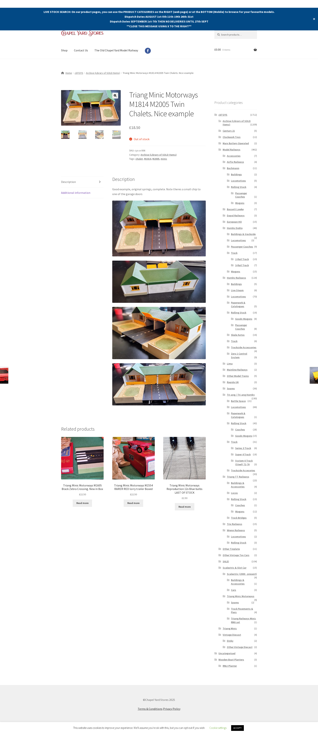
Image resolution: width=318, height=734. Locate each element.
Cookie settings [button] (218, 728)
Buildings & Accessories (238, 484)
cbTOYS (79, 73)
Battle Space (238, 401)
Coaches (240, 429)
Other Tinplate (231, 549)
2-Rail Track (242, 259)
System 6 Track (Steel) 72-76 (244, 462)
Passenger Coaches (241, 195)
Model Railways (231, 149)
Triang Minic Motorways (240, 596)
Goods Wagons (243, 318)
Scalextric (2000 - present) (242, 574)
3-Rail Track (242, 265)
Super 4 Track (243, 454)
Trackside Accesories (243, 470)
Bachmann (233, 168)
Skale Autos (238, 335)
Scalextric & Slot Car (234, 567)
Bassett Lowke (235, 209)
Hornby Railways (236, 277)
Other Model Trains (238, 376)
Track (234, 253)
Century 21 (229, 130)
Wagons (239, 203)
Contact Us (81, 50)
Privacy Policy (171, 709)
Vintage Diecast (232, 634)
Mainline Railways (237, 369)
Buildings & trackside (243, 234)
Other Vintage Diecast (239, 647)
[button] (115, 96)
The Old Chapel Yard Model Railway (116, 50)
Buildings (236, 174)
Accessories (234, 155)
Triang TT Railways (238, 476)
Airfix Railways (235, 162)
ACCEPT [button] (237, 728)
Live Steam (237, 290)
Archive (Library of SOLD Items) (103, 73)
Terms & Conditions (150, 709)
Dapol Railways (236, 215)
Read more (82, 503)
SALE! (226, 561)
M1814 (147, 158)
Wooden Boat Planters (231, 659)
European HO (234, 221)
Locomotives (238, 180)
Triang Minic (230, 628)
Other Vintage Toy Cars (236, 555)
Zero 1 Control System (239, 355)
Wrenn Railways (236, 530)
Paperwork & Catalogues (238, 304)
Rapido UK (233, 382)
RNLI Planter (230, 666)
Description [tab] (68, 182)
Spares (231, 388)
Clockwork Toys (232, 137)
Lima (230, 363)
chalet (139, 158)
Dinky (230, 640)
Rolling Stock (238, 187)
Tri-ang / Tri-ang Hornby (241, 394)
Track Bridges (239, 517)
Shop (64, 50)
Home (69, 73)
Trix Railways (234, 524)
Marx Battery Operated (236, 143)
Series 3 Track (243, 448)
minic (164, 158)
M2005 (155, 158)
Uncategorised (226, 653)
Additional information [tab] (75, 193)
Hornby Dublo (235, 228)
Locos (234, 493)
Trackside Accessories (243, 347)
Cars (233, 590)
